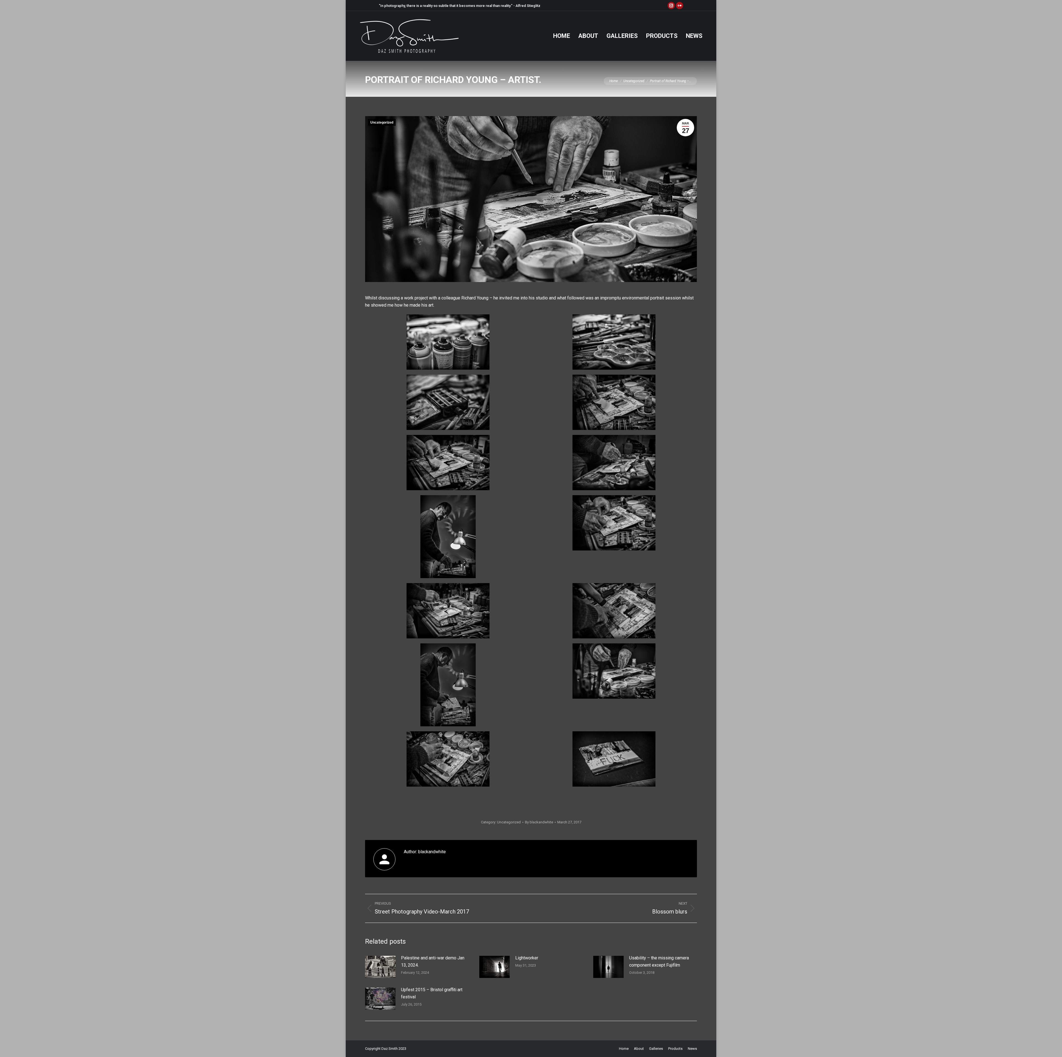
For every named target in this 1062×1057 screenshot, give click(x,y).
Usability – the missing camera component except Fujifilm (659, 961)
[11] (613, 759)
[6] (613, 671)
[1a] (613, 342)
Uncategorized (381, 122)
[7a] (613, 610)
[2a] (448, 402)
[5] (613, 402)
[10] (448, 759)
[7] (448, 684)
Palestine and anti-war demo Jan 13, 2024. (432, 961)
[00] (448, 342)
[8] (613, 522)
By (539, 822)
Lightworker (526, 958)
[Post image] (380, 967)
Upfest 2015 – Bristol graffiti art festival (431, 993)
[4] (448, 462)
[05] (613, 462)
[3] (448, 610)
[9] (448, 536)
